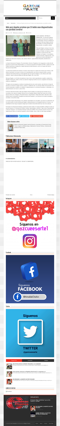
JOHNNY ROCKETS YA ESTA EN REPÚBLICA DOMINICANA (43, 413)
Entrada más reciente (10, 194)
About (41, 423)
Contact (45, 423)
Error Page (51, 423)
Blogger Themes (27, 423)
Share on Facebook (13, 116)
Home (37, 423)
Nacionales (29, 32)
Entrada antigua (50, 194)
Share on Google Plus (37, 116)
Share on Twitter (25, 116)
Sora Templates (14, 423)
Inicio (31, 194)
